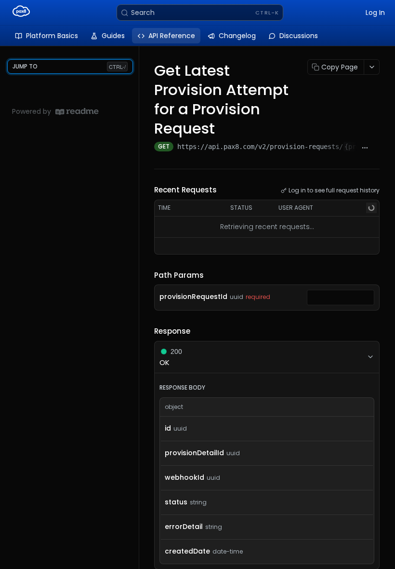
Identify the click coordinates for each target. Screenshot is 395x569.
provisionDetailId (194, 453)
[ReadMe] (77, 111)
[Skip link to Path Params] (147, 275)
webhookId (184, 477)
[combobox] (340, 297)
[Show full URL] (365, 147)
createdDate (187, 551)
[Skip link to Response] (147, 331)
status (176, 502)
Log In (375, 12)
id (168, 428)
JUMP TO (69, 66)
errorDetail (184, 526)
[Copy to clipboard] (376, 147)
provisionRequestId (193, 296)
